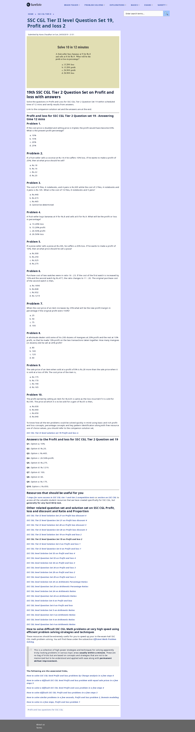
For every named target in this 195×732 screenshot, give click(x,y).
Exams (147, 5)
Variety (161, 5)
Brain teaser (70, 5)
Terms (39, 728)
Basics (134, 5)
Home (30, 14)
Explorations (116, 5)
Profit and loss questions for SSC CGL (45, 709)
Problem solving (93, 5)
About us (40, 725)
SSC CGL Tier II (44, 14)
